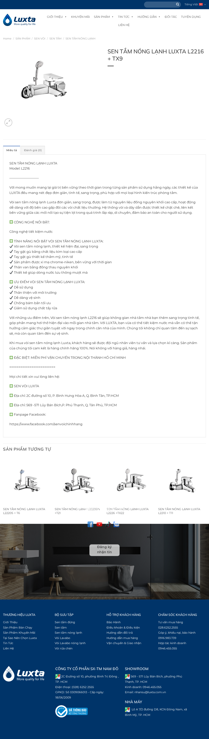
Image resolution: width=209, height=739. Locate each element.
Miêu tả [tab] (11, 150)
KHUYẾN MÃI (80, 17)
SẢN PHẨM (102, 17)
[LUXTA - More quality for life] (19, 20)
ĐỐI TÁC (171, 17)
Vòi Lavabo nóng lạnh (70, 643)
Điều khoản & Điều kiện (123, 627)
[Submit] (178, 5)
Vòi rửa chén (63, 648)
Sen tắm (61, 627)
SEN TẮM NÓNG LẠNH (81, 38)
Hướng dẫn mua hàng (122, 638)
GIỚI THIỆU (55, 17)
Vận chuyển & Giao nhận (124, 643)
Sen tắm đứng (65, 622)
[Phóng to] (8, 122)
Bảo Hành (114, 622)
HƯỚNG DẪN (147, 17)
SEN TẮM (55, 38)
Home (7, 38)
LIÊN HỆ (124, 25)
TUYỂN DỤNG (191, 17)
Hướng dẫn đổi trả (120, 632)
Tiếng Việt (191, 4)
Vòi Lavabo (62, 638)
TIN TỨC (123, 17)
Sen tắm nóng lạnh (68, 632)
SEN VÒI (39, 38)
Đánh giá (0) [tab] (33, 150)
